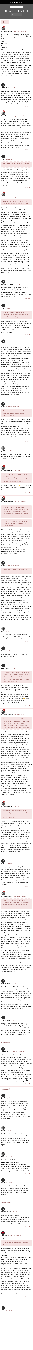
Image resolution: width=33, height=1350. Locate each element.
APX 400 (4, 47)
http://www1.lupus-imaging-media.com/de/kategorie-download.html (14, 1163)
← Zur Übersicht (16, 15)
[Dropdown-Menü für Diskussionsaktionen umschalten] (31, 2)
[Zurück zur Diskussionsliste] (2, 2)
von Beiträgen (16, 2)
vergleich (4, 1255)
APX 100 (4, 43)
